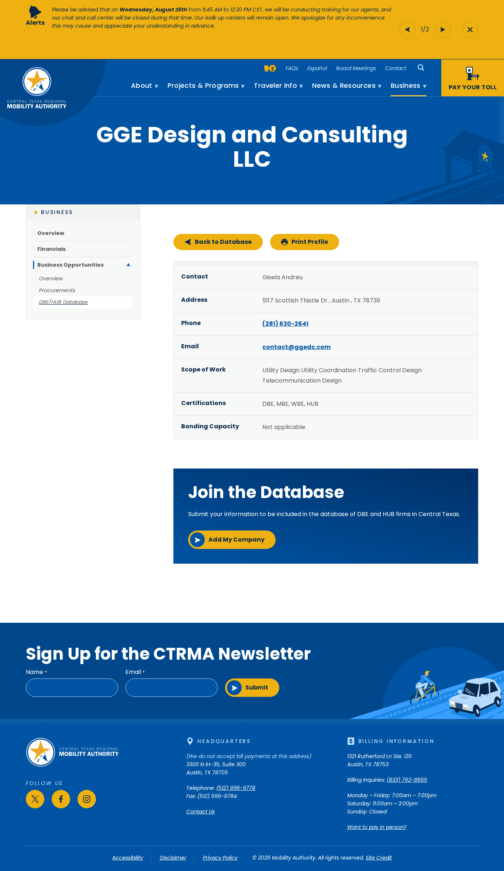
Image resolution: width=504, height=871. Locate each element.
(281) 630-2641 (285, 323)
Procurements (57, 290)
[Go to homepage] (72, 765)
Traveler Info (275, 86)
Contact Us (200, 811)
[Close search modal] (470, 29)
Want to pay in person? (376, 827)
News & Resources (344, 86)
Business (406, 86)
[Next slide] (443, 29)
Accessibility (127, 857)
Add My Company (236, 539)
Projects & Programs (203, 86)
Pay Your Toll (473, 87)
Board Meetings (356, 68)
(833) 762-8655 (407, 780)
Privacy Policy (220, 857)
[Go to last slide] (407, 29)
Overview (50, 233)
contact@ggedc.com (296, 347)
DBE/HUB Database (63, 302)
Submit (256, 687)
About (141, 86)
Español (317, 68)
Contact (395, 68)
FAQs (292, 68)
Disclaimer (173, 857)
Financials (51, 249)
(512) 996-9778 (235, 788)
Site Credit (379, 857)
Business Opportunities (70, 265)
